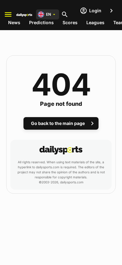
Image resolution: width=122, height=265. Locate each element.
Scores (70, 22)
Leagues (95, 22)
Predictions (41, 22)
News (14, 22)
